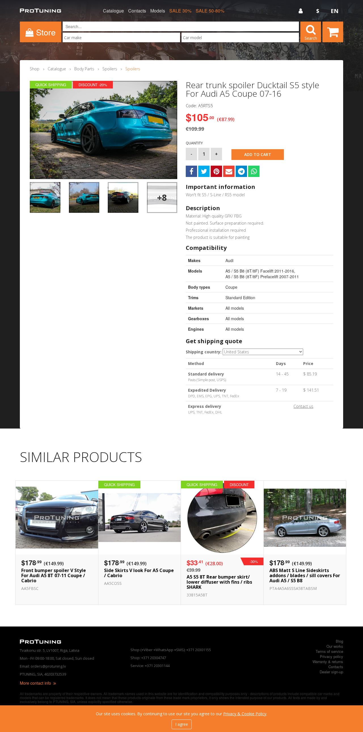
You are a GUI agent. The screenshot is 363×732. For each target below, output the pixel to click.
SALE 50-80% (210, 11)
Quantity (194, 143)
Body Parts (84, 68)
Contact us (303, 406)
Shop (34, 68)
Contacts (137, 11)
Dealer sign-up (331, 671)
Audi (229, 260)
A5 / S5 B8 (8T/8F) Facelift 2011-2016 (259, 271)
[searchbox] (121, 37)
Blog (339, 641)
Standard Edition (240, 297)
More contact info (36, 683)
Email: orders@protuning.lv (43, 666)
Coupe (231, 287)
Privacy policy (331, 656)
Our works (334, 646)
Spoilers (109, 68)
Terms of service (329, 651)
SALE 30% (180, 11)
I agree (181, 724)
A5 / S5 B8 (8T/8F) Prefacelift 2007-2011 (262, 276)
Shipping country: (203, 352)
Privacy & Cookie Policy (244, 713)
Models (157, 11)
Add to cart (257, 154)
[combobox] (121, 37)
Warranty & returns (328, 661)
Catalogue (113, 11)
